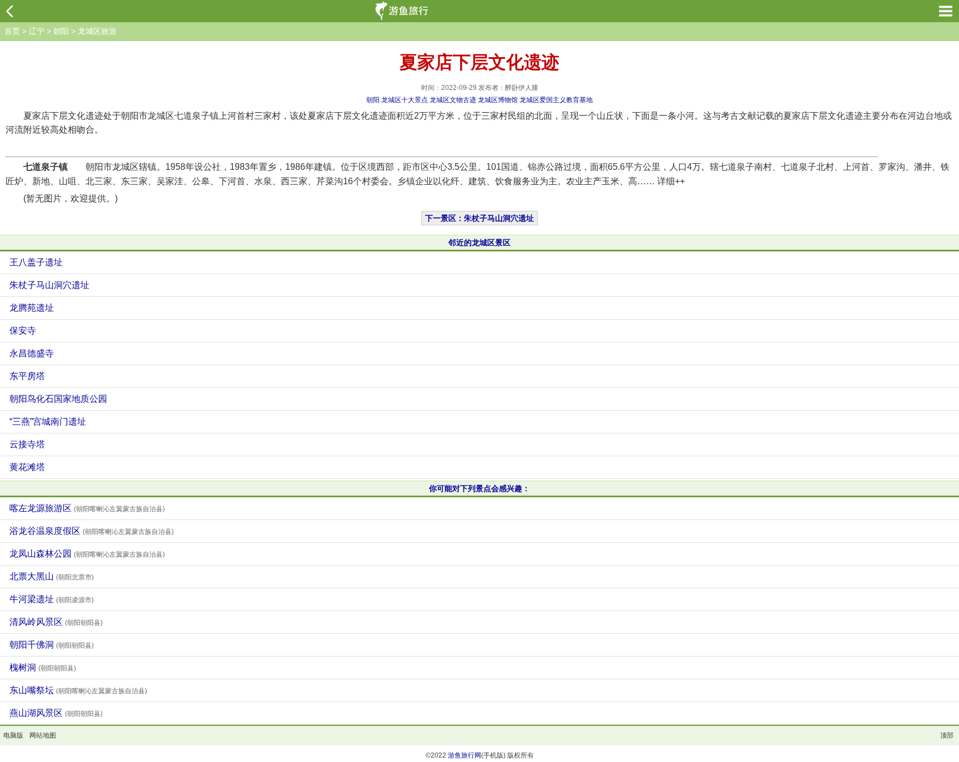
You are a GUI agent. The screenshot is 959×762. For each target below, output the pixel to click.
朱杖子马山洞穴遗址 (49, 285)
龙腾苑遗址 (31, 307)
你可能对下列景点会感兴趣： (479, 488)
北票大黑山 (51, 576)
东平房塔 (27, 376)
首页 (12, 31)
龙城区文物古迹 (453, 100)
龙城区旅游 (97, 31)
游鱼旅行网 (464, 755)
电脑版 (13, 735)
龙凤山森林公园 (87, 553)
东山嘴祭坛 (78, 690)
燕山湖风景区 (56, 713)
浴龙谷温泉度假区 (91, 531)
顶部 (946, 735)
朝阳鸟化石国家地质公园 (58, 398)
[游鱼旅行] (402, 11)
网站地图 (42, 735)
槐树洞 (42, 667)
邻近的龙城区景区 (479, 242)
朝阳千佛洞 (51, 644)
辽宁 (36, 31)
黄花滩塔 (27, 467)
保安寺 (22, 330)
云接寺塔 (27, 444)
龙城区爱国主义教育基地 (556, 100)
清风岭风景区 (56, 622)
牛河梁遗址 (51, 599)
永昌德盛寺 (31, 353)
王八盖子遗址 (36, 262)
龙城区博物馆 (498, 100)
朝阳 (61, 31)
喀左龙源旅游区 (87, 508)
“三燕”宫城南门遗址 (47, 421)
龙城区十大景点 (404, 100)
